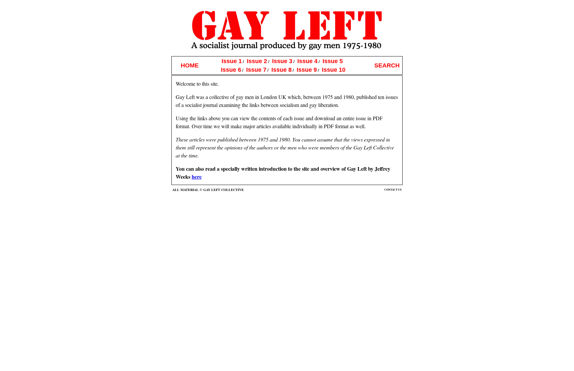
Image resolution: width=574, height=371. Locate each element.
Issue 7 (256, 69)
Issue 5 (333, 60)
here (197, 176)
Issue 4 (307, 60)
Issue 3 (282, 60)
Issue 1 (232, 60)
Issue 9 (307, 69)
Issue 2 (257, 60)
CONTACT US (393, 190)
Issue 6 (231, 69)
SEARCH (387, 65)
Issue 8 (281, 69)
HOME (190, 65)
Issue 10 (333, 69)
